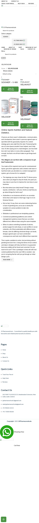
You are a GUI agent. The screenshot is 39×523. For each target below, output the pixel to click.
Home (3, 68)
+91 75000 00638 (18, 40)
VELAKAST (25, 84)
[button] (3, 519)
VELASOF (6, 117)
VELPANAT (25, 119)
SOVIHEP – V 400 (9, 82)
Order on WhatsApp (11, 89)
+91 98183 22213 (18, 44)
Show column (8, 71)
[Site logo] (18, 15)
